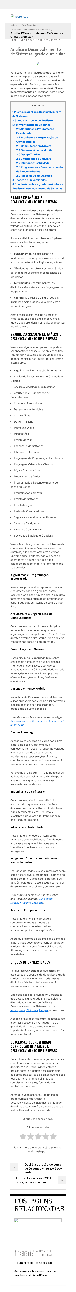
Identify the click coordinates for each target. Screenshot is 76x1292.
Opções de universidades (29, 179)
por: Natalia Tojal (50, 40)
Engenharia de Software (33, 158)
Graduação (29, 25)
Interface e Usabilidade (32, 162)
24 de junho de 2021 (22, 40)
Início (14, 25)
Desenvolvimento (40, 1251)
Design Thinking (29, 154)
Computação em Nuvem (33, 145)
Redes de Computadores (34, 175)
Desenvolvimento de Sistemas (30, 29)
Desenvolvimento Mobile (34, 150)
